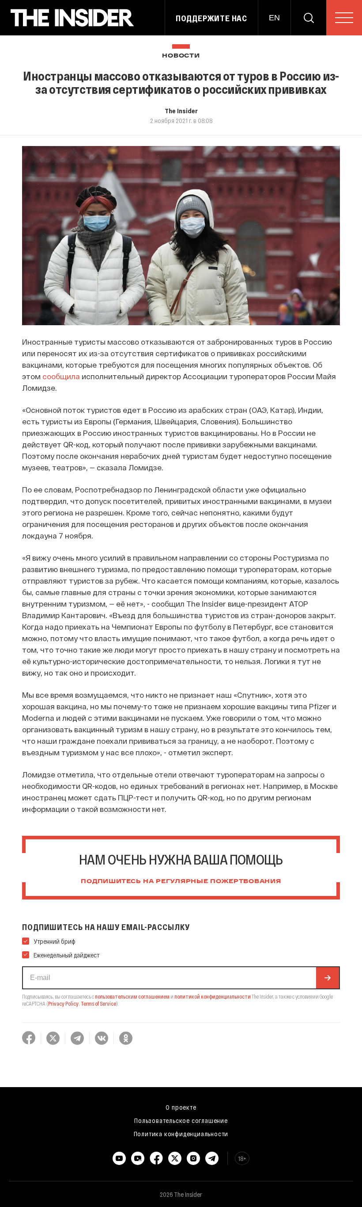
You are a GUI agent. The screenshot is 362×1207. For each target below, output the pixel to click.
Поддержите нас (211, 18)
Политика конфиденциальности (181, 1134)
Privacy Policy (63, 1003)
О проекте (181, 1107)
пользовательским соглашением (132, 996)
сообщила (61, 376)
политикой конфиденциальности (212, 996)
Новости (181, 56)
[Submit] (327, 977)
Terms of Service (98, 1003)
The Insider (181, 111)
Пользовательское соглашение (181, 1120)
